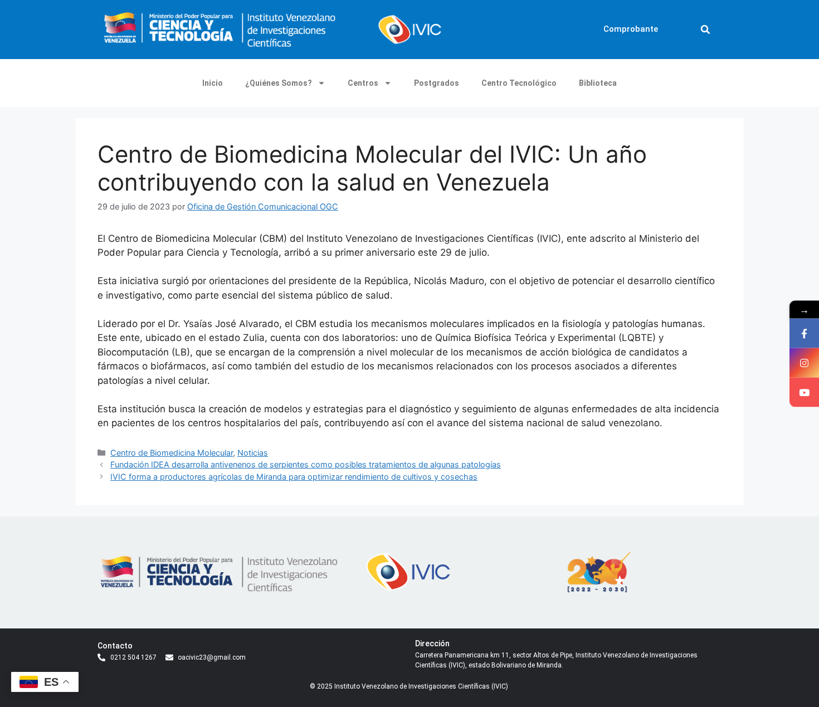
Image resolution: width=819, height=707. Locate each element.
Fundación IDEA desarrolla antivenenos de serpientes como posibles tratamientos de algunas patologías (305, 464)
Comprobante (630, 29)
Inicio (212, 83)
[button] (705, 29)
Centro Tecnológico (519, 83)
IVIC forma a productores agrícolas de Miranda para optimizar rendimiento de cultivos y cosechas (293, 476)
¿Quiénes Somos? (278, 83)
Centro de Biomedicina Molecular (171, 452)
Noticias (252, 452)
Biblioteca (598, 83)
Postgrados (436, 83)
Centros (363, 83)
